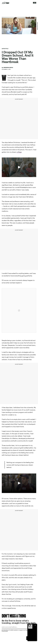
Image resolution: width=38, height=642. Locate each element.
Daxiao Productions (37, 26)
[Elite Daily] (5, 3)
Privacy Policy (5, 631)
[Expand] (29, 625)
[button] (19, 167)
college (19, 152)
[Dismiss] (35, 625)
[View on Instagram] (19, 310)
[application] (19, 167)
